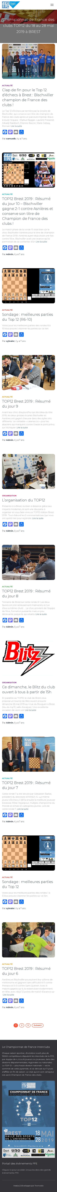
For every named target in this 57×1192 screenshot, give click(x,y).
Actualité (7, 85)
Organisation (9, 496)
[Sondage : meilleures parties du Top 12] (28, 853)
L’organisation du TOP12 (23, 500)
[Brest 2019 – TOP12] (12, 4)
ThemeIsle (39, 1186)
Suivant (38, 1025)
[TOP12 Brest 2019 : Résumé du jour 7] (28, 754)
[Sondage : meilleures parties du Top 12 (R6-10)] (28, 285)
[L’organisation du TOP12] (28, 471)
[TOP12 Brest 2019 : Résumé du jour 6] (28, 939)
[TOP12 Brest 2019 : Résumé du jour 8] (28, 562)
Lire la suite (16, 126)
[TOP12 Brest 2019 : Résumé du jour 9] (28, 372)
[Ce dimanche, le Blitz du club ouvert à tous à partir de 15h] (28, 658)
